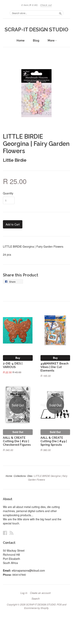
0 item (29, 5)
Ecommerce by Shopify (36, 608)
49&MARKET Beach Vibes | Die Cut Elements (54, 367)
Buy (17, 358)
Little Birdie (14, 160)
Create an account (40, 593)
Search (36, 598)
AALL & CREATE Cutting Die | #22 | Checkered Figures (17, 441)
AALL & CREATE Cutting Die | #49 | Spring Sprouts (53, 441)
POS (59, 604)
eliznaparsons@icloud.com (28, 570)
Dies (29, 475)
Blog (36, 40)
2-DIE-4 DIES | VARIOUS (12, 365)
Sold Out (17, 432)
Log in (23, 593)
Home (21, 40)
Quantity (8, 193)
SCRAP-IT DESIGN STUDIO (36, 29)
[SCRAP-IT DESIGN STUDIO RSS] (11, 532)
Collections (20, 475)
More (51, 40)
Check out (46, 5)
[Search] (60, 13)
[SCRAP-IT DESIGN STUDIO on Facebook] (5, 532)
